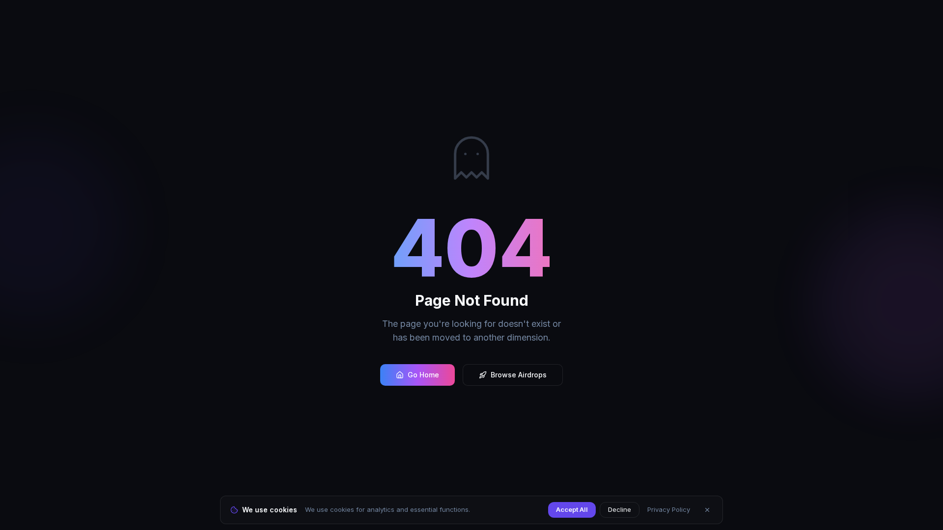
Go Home (423, 375)
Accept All (572, 509)
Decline (619, 509)
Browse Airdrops (519, 375)
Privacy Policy (668, 509)
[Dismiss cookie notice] (707, 509)
